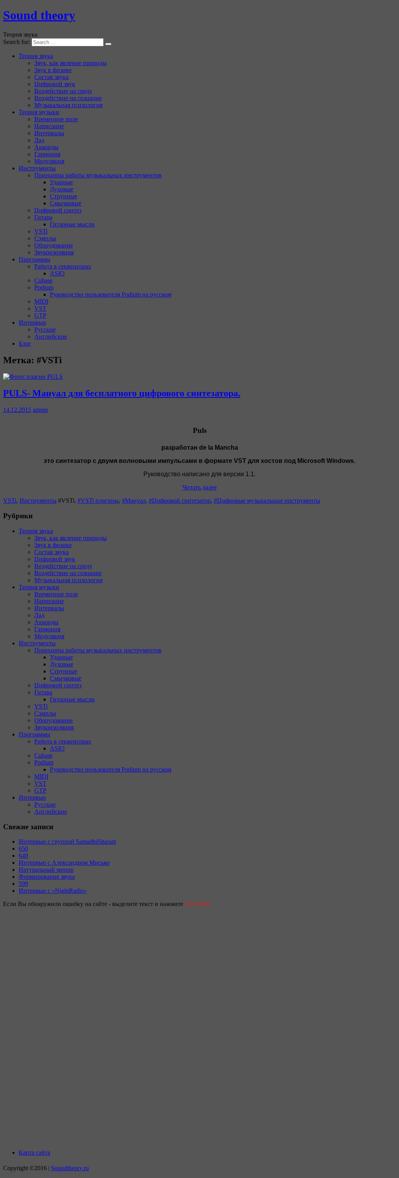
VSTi (41, 231)
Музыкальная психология (68, 105)
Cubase (43, 280)
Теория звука (36, 56)
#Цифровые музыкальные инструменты (267, 500)
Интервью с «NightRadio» (53, 890)
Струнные (63, 196)
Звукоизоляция (54, 252)
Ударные (61, 182)
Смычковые (65, 203)
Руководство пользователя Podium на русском (110, 294)
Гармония (47, 154)
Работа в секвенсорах (62, 266)
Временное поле (56, 119)
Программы (34, 259)
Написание (49, 126)
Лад (39, 140)
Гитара (43, 217)
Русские (45, 329)
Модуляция (49, 161)
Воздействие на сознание (68, 98)
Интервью (32, 322)
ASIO (57, 273)
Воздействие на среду (63, 91)
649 (23, 855)
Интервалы (49, 133)
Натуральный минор (46, 869)
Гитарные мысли (72, 224)
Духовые (61, 189)
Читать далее (199, 487)
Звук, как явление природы (70, 63)
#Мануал (134, 500)
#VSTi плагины (98, 500)
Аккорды (46, 147)
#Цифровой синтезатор (180, 500)
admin (40, 409)
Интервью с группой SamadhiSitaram (67, 841)
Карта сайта (34, 1152)
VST (40, 308)
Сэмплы (45, 238)
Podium (43, 287)
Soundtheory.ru (70, 1168)
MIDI (41, 301)
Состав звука (51, 77)
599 (23, 883)
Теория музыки (39, 112)
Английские (50, 336)
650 (23, 848)
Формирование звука (47, 876)
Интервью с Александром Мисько (64, 862)
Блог (25, 343)
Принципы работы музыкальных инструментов (98, 175)
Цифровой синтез (57, 210)
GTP (40, 315)
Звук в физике (53, 70)
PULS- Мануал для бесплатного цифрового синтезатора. (121, 393)
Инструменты (37, 168)
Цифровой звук (54, 84)
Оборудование (53, 245)
